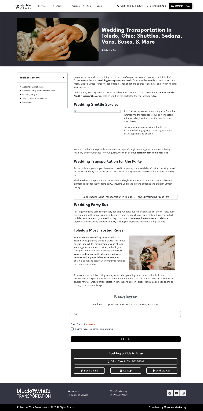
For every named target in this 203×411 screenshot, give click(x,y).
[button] (63, 78)
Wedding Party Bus (30, 94)
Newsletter (27, 102)
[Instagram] (183, 393)
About (59, 6)
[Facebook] (170, 393)
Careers (76, 6)
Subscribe (126, 339)
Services (42, 6)
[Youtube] (177, 393)
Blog (88, 6)
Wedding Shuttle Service (33, 86)
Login (99, 6)
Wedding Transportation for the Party (38, 90)
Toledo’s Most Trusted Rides (34, 98)
